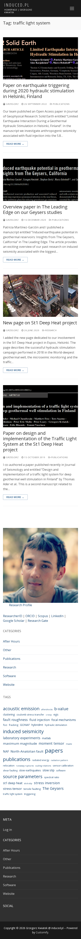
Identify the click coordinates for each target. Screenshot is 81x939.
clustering (9, 714)
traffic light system (12, 794)
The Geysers (52, 788)
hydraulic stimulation (56, 725)
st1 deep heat (12, 783)
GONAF (25, 725)
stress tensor (12, 788)
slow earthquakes (30, 770)
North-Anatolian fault (27, 751)
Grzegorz (11, 104)
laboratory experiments (21, 738)
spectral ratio (51, 777)
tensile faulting (32, 789)
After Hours (11, 641)
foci (5, 725)
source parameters (22, 776)
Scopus (43, 616)
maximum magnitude (20, 743)
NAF (6, 751)
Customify (42, 932)
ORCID (30, 616)
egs (55, 714)
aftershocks (47, 709)
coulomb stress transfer (30, 714)
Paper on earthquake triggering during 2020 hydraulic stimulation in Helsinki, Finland (38, 90)
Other (7, 650)
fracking (13, 725)
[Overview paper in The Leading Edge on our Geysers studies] (40, 180)
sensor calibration (63, 765)
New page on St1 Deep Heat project (40, 322)
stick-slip (28, 783)
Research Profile (20, 605)
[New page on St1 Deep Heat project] (40, 296)
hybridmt (37, 725)
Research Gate (38, 621)
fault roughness (15, 719)
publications (16, 759)
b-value (61, 708)
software (61, 770)
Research (51, 330)
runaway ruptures (25, 765)
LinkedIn (57, 616)
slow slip (48, 770)
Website (9, 685)
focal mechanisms (63, 720)
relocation (9, 765)
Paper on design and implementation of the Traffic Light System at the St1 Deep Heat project (40, 441)
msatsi (69, 744)
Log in (7, 830)
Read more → (15, 143)
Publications (61, 104)
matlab (46, 738)
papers (54, 750)
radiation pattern (59, 760)
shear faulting (10, 770)
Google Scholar (13, 621)
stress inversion (47, 783)
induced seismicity (23, 731)
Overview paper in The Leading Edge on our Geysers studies (35, 209)
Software (9, 676)
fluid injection (39, 720)
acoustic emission (21, 709)
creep (49, 714)
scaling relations (43, 765)
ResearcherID (12, 616)
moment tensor (51, 743)
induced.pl (17, 5)
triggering (29, 794)
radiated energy (40, 760)
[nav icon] (72, 8)
